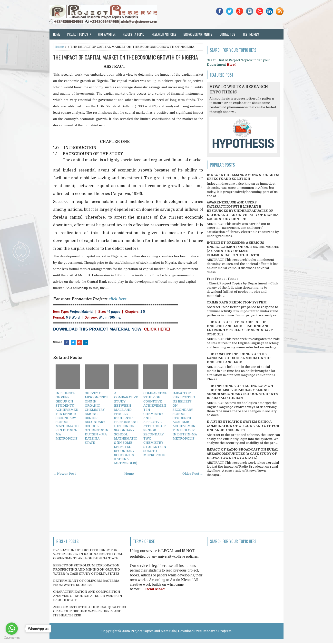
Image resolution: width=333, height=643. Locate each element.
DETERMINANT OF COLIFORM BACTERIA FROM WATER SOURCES (86, 583)
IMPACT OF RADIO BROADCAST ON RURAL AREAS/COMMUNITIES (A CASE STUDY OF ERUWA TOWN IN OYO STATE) (242, 454)
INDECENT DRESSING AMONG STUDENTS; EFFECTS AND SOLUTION (243, 177)
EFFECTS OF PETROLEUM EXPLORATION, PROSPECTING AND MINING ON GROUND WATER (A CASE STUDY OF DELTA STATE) (86, 569)
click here (118, 298)
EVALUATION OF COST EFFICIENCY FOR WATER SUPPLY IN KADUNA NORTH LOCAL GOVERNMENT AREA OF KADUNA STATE (88, 554)
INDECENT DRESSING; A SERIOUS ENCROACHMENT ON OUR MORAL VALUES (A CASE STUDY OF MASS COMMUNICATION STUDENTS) (243, 249)
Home (56, 34)
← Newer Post (64, 473)
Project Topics (79, 34)
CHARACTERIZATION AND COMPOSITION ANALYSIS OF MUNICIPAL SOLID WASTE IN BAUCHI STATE (87, 596)
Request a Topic (133, 34)
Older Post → (192, 473)
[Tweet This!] (73, 342)
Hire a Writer (107, 34)
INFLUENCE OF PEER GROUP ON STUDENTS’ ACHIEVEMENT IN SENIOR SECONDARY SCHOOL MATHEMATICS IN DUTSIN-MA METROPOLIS (67, 415)
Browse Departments (198, 34)
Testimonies (251, 34)
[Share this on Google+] (79, 342)
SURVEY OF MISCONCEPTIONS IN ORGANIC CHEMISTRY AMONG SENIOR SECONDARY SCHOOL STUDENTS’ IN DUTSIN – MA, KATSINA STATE (96, 417)
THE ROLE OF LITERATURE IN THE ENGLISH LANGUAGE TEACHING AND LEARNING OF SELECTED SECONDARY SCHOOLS (240, 328)
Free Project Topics (222, 279)
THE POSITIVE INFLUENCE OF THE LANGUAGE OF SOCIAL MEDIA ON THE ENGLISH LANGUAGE (239, 358)
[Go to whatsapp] (12, 629)
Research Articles (164, 34)
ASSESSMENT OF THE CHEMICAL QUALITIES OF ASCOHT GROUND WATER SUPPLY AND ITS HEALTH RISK (89, 611)
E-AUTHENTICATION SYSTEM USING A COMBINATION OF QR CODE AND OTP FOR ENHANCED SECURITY (243, 426)
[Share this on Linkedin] (85, 342)
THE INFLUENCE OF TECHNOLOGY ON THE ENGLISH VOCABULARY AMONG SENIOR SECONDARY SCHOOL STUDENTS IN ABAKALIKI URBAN (242, 392)
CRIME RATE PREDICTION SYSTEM (236, 302)
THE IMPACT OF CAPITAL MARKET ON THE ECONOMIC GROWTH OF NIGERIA (125, 57)
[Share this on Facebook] (66, 342)
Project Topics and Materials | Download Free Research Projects (181, 631)
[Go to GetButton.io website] (12, 638)
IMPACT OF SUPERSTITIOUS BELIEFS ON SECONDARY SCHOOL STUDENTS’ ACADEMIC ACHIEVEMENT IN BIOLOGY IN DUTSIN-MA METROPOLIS (185, 415)
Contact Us (227, 34)
